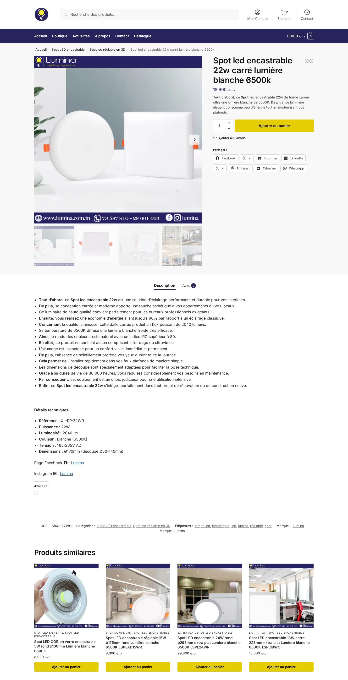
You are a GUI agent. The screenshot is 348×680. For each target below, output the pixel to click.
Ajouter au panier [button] (66, 667)
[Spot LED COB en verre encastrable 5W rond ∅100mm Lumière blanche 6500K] (66, 596)
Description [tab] (164, 285)
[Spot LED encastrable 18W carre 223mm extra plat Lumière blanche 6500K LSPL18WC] (281, 596)
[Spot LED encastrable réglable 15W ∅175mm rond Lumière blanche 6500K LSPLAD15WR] (138, 596)
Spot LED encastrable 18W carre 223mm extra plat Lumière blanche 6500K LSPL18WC (279, 642)
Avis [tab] (188, 285)
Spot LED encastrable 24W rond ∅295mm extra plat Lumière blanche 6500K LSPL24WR (209, 642)
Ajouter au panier (274, 125)
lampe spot (221, 526)
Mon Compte (257, 18)
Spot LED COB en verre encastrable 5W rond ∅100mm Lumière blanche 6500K (65, 646)
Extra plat (186, 632)
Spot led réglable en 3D (107, 49)
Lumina (77, 462)
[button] (300, 36)
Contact (307, 18)
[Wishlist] (91, 570)
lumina (243, 526)
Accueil (41, 49)
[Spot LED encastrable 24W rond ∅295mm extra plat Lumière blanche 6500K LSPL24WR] (209, 596)
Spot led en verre (48, 632)
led (234, 526)
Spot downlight (119, 632)
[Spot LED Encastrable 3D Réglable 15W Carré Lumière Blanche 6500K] (306, 61)
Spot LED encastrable (68, 49)
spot (268, 526)
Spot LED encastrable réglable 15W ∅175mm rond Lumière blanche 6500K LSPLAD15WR (136, 642)
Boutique (284, 18)
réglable (256, 526)
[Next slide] (194, 140)
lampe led (202, 526)
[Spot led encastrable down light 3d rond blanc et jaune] (311, 61)
